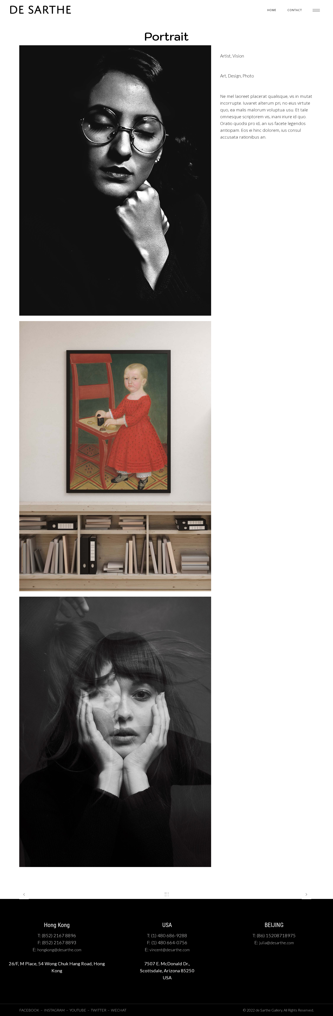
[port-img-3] (115, 869)
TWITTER (98, 1010)
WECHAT (118, 1010)
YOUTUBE (78, 1010)
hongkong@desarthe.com (59, 949)
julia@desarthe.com (276, 942)
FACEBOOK (29, 1010)
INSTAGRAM (54, 1010)
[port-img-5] (115, 318)
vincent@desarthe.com (170, 949)
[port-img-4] (115, 593)
